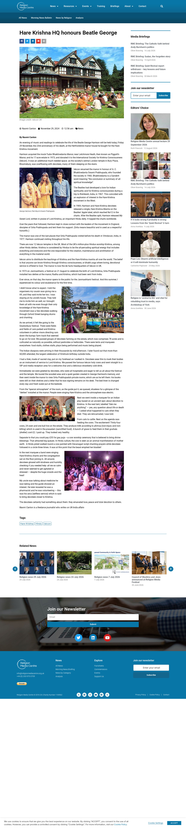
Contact (142, 6)
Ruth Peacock (136, 148)
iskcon (47, 523)
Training (101, 6)
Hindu (39, 523)
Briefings (114, 6)
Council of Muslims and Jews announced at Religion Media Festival (146, 580)
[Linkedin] (93, 638)
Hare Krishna (26, 523)
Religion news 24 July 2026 (70, 577)
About (127, 6)
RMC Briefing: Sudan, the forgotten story (150, 56)
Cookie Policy (120, 824)
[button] (162, 6)
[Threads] (107, 695)
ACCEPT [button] (174, 823)
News (53, 6)
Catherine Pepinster (139, 266)
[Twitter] (78, 638)
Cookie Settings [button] (155, 823)
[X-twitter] (79, 695)
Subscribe (163, 95)
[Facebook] (102, 695)
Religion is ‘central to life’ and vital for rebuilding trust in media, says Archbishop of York (149, 301)
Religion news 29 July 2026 (32, 577)
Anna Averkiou (137, 226)
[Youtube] (107, 638)
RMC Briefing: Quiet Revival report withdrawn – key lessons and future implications (148, 69)
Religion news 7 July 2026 (107, 577)
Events (85, 6)
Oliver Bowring (137, 50)
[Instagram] (90, 695)
